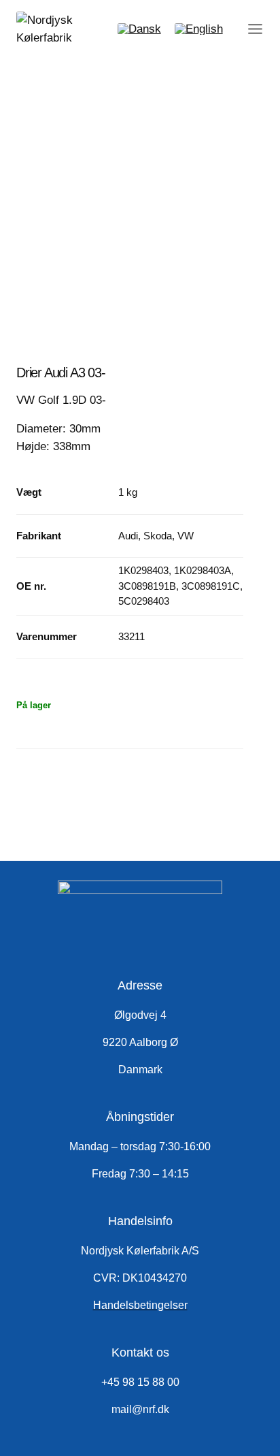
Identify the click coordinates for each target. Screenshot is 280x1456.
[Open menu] (253, 29)
